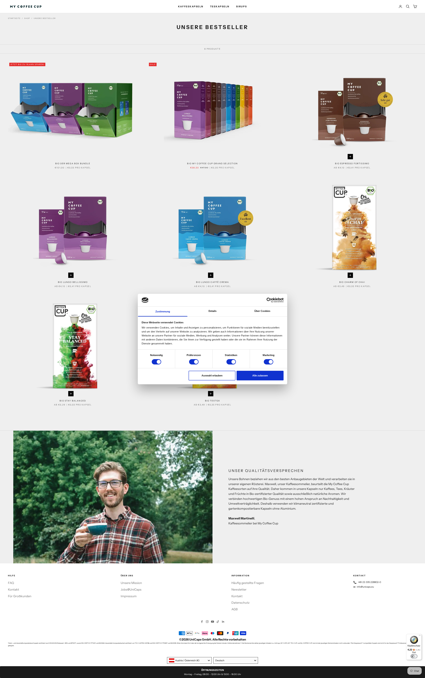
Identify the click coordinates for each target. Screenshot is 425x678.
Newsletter (239, 589)
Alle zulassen (260, 375)
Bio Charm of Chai (352, 282)
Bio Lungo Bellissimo (73, 282)
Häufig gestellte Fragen (247, 583)
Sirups (241, 6)
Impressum (129, 596)
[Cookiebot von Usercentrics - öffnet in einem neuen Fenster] (269, 300)
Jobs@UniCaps (131, 589)
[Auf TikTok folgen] (217, 621)
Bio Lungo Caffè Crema (212, 282)
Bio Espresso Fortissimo (352, 163)
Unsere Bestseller (45, 18)
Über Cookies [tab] (262, 311)
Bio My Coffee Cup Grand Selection (212, 163)
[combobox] (189, 660)
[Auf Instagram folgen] (207, 621)
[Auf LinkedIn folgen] (223, 621)
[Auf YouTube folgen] (212, 621)
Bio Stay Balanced (73, 400)
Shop (27, 18)
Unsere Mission (131, 583)
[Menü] (420, 636)
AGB (234, 609)
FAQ (11, 583)
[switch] (194, 361)
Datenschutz (240, 603)
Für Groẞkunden (19, 596)
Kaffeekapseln (190, 6)
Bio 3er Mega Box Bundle (72, 163)
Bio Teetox (212, 400)
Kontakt (13, 589)
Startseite (14, 18)
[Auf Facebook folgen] (202, 621)
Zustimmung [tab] (162, 311)
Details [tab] (213, 311)
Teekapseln (219, 6)
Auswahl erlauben (212, 375)
